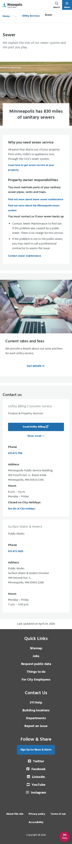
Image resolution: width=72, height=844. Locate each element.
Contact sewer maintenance (24, 256)
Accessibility (36, 822)
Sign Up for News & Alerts (36, 750)
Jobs (36, 656)
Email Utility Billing (34, 427)
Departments (36, 718)
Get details (34, 366)
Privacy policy (37, 814)
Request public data (36, 664)
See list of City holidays (21, 509)
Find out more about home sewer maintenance (35, 199)
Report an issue (36, 726)
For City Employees (36, 679)
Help (36, 702)
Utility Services (31, 16)
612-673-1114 (15, 453)
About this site (14, 814)
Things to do (36, 672)
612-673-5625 (15, 551)
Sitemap (36, 648)
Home (6, 16)
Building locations (36, 710)
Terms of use (58, 814)
